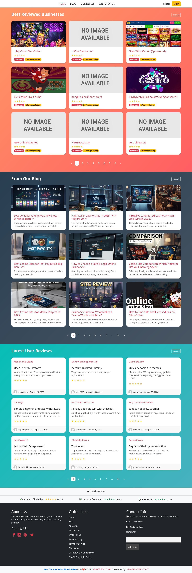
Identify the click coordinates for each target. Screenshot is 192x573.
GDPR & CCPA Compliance (81, 552)
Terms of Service (77, 543)
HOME (62, 3)
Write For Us (75, 534)
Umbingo (18, 402)
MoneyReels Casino (23, 361)
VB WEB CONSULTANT (138, 569)
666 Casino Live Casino (27, 97)
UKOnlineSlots (137, 142)
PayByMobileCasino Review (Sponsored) (153, 97)
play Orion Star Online (27, 51)
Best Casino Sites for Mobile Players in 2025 (37, 313)
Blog (71, 521)
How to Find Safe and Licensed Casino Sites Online (152, 313)
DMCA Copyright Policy (80, 557)
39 (118, 335)
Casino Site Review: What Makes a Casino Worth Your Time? (91, 313)
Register (166, 3)
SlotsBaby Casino (80, 440)
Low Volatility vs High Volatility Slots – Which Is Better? (36, 217)
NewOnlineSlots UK (25, 142)
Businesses (74, 530)
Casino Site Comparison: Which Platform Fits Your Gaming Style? (153, 265)
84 (118, 479)
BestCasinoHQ (21, 440)
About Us (73, 526)
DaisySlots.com (136, 361)
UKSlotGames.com (82, 51)
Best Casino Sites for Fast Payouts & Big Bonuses (38, 265)
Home (72, 517)
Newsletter (131, 532)
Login (176, 3)
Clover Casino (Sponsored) (84, 361)
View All (176, 14)
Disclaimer (74, 548)
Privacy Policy (75, 539)
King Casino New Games (141, 402)
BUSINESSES (88, 3)
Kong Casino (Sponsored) (86, 97)
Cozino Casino (136, 440)
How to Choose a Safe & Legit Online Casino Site (93, 265)
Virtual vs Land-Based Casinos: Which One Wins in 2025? (151, 217)
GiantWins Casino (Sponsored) (147, 51)
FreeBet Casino (80, 142)
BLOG (73, 3)
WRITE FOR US (107, 3)
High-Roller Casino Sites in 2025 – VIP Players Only (93, 217)
